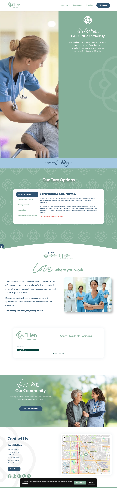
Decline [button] (91, 482)
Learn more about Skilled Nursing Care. (51, 216)
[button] (86, 454)
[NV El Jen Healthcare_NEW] (13, 3)
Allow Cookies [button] (80, 482)
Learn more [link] (25, 483)
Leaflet (99, 473)
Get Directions (12, 455)
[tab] (27, 194)
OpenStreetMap (106, 473)
